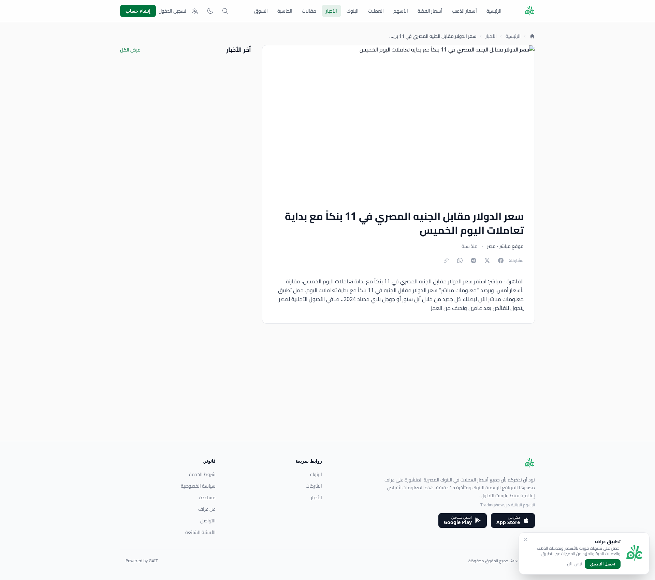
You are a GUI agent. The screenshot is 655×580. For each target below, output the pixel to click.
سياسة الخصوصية (198, 485)
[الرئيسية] (532, 36)
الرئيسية (493, 10)
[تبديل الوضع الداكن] (210, 11)
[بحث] (225, 11)
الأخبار (331, 10)
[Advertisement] (330, 393)
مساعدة (207, 497)
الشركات (314, 485)
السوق (261, 10)
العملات (376, 10)
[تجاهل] (526, 539)
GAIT (153, 561)
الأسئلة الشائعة (200, 532)
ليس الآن (574, 564)
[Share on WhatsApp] (459, 260)
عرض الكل (130, 49)
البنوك (353, 10)
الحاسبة (284, 10)
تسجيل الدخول (172, 11)
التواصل (208, 520)
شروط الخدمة (202, 474)
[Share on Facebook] (500, 260)
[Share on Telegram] (473, 260)
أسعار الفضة (430, 10)
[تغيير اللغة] (195, 11)
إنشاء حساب (138, 11)
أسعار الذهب (464, 10)
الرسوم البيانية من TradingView (507, 505)
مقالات (309, 10)
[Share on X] (487, 260)
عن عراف (207, 509)
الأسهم (400, 10)
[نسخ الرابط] (446, 260)
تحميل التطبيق (602, 564)
